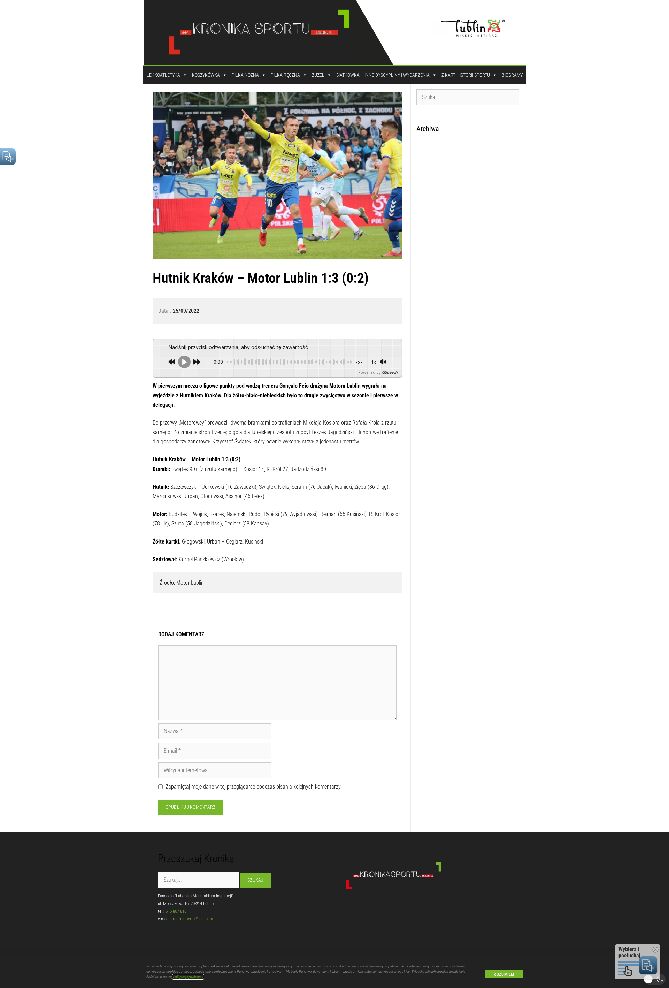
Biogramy (512, 75)
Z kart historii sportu (465, 75)
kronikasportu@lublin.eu (192, 918)
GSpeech (390, 372)
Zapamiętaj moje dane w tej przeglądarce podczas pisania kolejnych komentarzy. (254, 786)
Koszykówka (206, 75)
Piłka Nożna (245, 75)
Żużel (318, 75)
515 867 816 (176, 911)
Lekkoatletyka (163, 75)
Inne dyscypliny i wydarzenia (397, 75)
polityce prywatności (188, 977)
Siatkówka (348, 75)
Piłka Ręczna (285, 75)
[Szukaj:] (468, 96)
